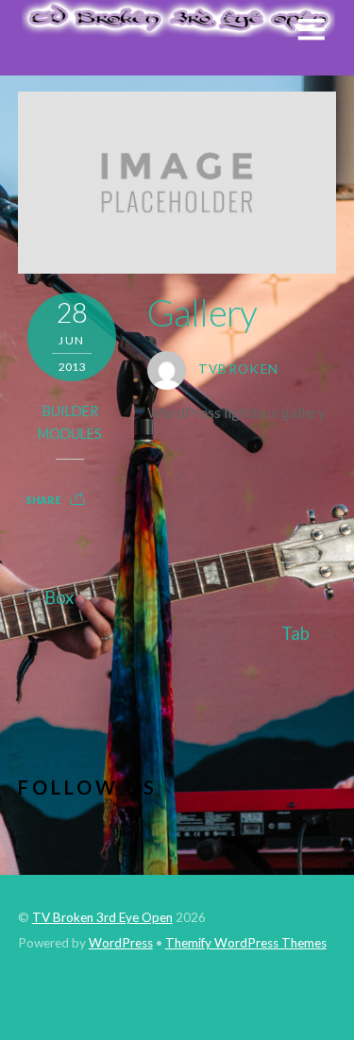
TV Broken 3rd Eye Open (102, 917)
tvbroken (238, 369)
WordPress (121, 942)
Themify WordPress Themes (246, 942)
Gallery (202, 312)
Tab (295, 633)
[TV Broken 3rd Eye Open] (177, 27)
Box (59, 597)
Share (42, 500)
